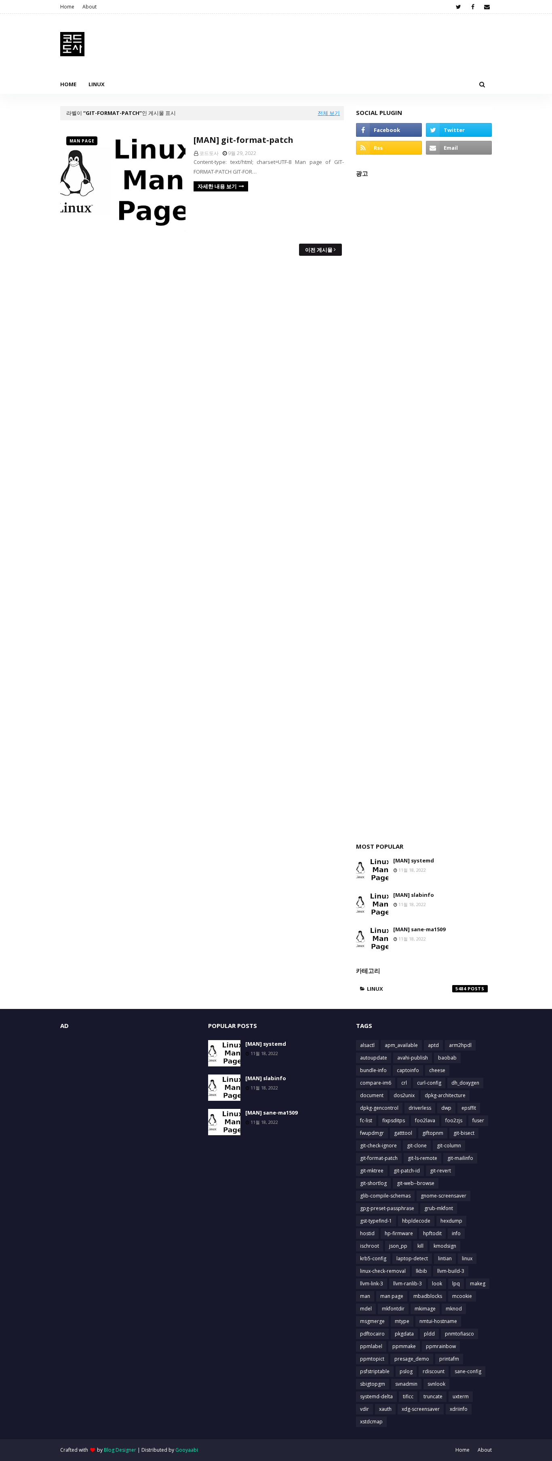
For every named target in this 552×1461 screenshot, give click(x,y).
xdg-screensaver (421, 1409)
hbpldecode (416, 1220)
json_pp (398, 1245)
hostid (367, 1233)
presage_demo (411, 1358)
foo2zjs (453, 1120)
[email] (487, 7)
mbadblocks (427, 1296)
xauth (385, 1409)
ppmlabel (371, 1346)
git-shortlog (373, 1183)
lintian (445, 1258)
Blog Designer (120, 1449)
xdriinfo (459, 1409)
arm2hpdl (460, 1045)
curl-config (429, 1082)
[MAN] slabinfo (413, 894)
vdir (364, 1409)
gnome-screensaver (443, 1195)
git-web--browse (415, 1183)
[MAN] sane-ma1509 (419, 929)
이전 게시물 (319, 249)
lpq (456, 1283)
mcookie (462, 1296)
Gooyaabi (186, 1449)
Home (67, 6)
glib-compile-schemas (385, 1195)
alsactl (367, 1045)
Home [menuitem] (68, 84)
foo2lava (425, 1120)
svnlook (436, 1383)
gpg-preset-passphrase (387, 1208)
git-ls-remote (422, 1158)
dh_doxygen (465, 1082)
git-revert (440, 1170)
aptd (433, 1045)
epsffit (468, 1107)
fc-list (366, 1120)
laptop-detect (412, 1258)
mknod (454, 1308)
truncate (432, 1396)
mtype (402, 1321)
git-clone (417, 1145)
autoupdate (373, 1057)
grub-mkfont (438, 1208)
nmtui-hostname (438, 1321)
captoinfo (408, 1070)
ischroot (369, 1245)
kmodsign (445, 1245)
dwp (446, 1107)
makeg (477, 1283)
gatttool (403, 1133)
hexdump (451, 1220)
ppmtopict (372, 1358)
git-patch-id (407, 1170)
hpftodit (432, 1233)
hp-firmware (399, 1233)
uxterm (461, 1396)
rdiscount (434, 1371)
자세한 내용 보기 (217, 186)
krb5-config (373, 1258)
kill (420, 1245)
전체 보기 (329, 113)
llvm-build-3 (450, 1271)
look (437, 1283)
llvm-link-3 (371, 1283)
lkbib (421, 1271)
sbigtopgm (372, 1383)
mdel (366, 1308)
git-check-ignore (378, 1145)
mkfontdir (393, 1308)
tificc (408, 1396)
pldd (429, 1333)
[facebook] (473, 7)
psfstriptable (375, 1371)
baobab (447, 1057)
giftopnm (432, 1133)
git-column (449, 1145)
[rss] (389, 148)
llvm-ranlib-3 (407, 1283)
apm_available (401, 1045)
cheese (437, 1070)
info (456, 1233)
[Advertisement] (424, 506)
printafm (449, 1358)
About (89, 6)
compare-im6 (375, 1082)
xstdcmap (371, 1421)
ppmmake (404, 1346)
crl (404, 1082)
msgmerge (372, 1321)
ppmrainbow (441, 1346)
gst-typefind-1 (376, 1220)
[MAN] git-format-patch (243, 139)
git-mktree (371, 1170)
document (371, 1095)
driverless (420, 1107)
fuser (478, 1120)
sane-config (468, 1371)
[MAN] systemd (413, 860)
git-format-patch (379, 1158)
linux (416, 988)
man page (391, 1296)
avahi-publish (412, 1057)
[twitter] (458, 7)
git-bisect (463, 1133)
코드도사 (209, 153)
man (365, 1296)
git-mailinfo (460, 1158)
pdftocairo (372, 1333)
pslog (406, 1371)
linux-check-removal (383, 1271)
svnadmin (406, 1383)
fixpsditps (393, 1120)
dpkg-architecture (445, 1095)
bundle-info (373, 1070)
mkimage (425, 1308)
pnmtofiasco (459, 1333)
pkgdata (404, 1333)
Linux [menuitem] (96, 84)
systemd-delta (376, 1396)
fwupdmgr (372, 1133)
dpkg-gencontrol (379, 1107)
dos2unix (404, 1095)
